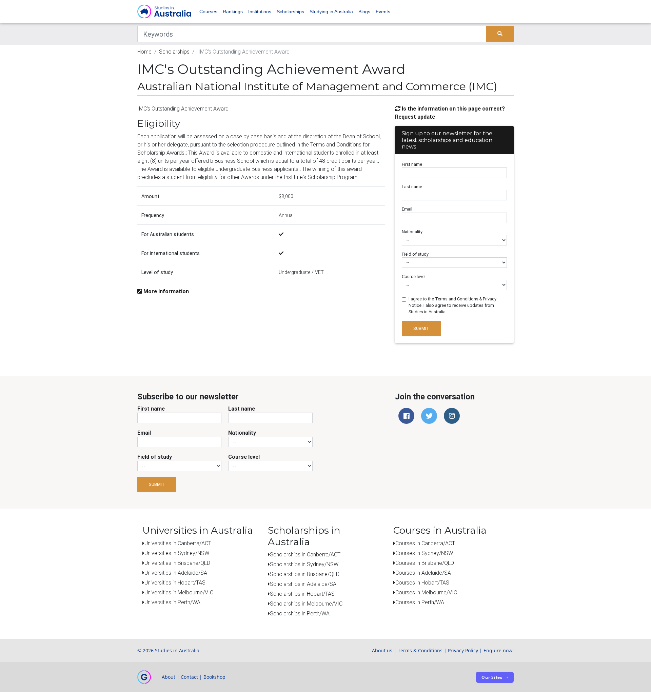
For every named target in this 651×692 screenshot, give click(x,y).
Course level (414, 276)
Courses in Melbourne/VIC (426, 592)
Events (383, 11)
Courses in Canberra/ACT (425, 543)
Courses (208, 11)
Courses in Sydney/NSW (424, 553)
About (168, 677)
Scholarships (290, 11)
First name (412, 164)
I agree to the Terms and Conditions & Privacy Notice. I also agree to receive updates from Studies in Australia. (452, 305)
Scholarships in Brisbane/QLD (304, 574)
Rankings (233, 11)
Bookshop (214, 677)
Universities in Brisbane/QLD (177, 562)
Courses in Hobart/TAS (422, 582)
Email (407, 209)
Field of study (415, 254)
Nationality (412, 232)
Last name (412, 187)
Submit (421, 328)
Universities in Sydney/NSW (176, 553)
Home (144, 51)
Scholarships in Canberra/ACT (305, 554)
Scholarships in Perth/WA (300, 613)
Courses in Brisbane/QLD (424, 562)
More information (165, 291)
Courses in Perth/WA (419, 602)
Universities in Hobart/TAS (174, 582)
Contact (189, 677)
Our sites (491, 677)
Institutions (259, 11)
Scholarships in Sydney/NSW (304, 564)
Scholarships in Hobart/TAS (302, 593)
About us (382, 650)
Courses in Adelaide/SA (423, 572)
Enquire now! (499, 650)
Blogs (364, 11)
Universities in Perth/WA (172, 602)
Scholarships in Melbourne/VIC (306, 603)
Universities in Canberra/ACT (177, 543)
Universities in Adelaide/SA (175, 572)
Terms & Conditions (420, 650)
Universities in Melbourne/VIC (178, 592)
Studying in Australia (331, 11)
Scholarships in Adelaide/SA (303, 583)
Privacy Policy (463, 650)
